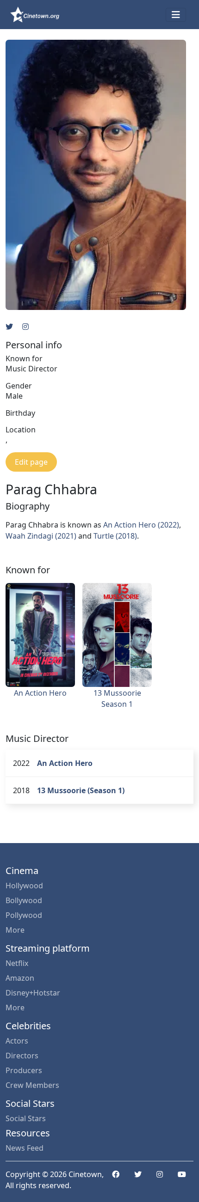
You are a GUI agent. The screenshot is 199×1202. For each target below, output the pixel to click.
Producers (24, 1070)
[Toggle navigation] (176, 15)
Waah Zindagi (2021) (41, 536)
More (15, 930)
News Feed (25, 1148)
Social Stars (26, 1118)
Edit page (31, 462)
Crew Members (32, 1085)
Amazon (20, 978)
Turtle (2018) (115, 536)
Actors (17, 1041)
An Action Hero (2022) (141, 525)
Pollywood (24, 915)
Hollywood (24, 885)
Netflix (17, 963)
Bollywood (24, 900)
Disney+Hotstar (33, 993)
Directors (22, 1055)
